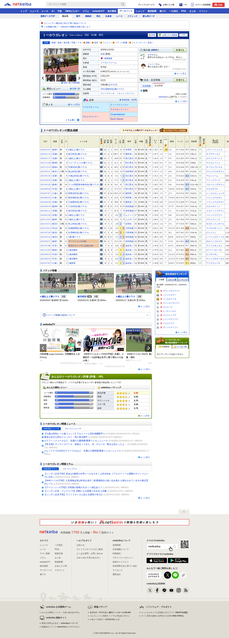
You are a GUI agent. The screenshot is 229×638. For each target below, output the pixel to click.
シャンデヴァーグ (170, 319)
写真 (74, 42)
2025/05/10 (45, 176)
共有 (153, 35)
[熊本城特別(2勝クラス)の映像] (101, 197)
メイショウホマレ (214, 197)
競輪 (220, 4)
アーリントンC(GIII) (77, 241)
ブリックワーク (213, 180)
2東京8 (54, 237)
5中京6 (54, 254)
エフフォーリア (169, 315)
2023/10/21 (45, 224)
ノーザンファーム (108, 63)
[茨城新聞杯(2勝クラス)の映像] (101, 228)
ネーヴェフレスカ (214, 167)
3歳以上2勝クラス (76, 189)
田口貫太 (129, 158)
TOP (46, 42)
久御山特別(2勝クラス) (78, 176)
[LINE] (164, 590)
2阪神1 (54, 184)
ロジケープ (167, 307)
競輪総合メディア (60, 626)
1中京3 (54, 245)
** (150, 154)
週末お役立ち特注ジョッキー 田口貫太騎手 (66, 437)
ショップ (140, 10)
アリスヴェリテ (213, 263)
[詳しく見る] (173, 130)
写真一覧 (67, 83)
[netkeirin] (114, 522)
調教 (88, 42)
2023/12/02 (45, 219)
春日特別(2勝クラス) (77, 154)
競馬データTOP (48, 16)
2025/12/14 (45, 167)
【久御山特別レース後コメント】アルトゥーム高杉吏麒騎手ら (74, 433)
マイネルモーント (214, 228)
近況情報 (159, 85)
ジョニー (152, 64)
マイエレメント (213, 163)
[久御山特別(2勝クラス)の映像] (101, 176)
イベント (203, 10)
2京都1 (54, 180)
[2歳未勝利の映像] (101, 250)
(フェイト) (210, 232)
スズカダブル (212, 189)
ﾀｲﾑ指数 (165, 138)
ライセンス (118, 570)
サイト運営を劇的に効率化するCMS (162, 615)
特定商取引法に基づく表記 (125, 565)
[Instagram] (178, 590)
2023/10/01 (45, 228)
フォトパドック (139, 42)
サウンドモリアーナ (171, 291)
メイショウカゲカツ (215, 202)
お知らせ (80, 544)
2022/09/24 (45, 254)
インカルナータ (169, 299)
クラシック (133, 16)
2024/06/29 (45, 197)
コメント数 (172, 279)
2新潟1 (54, 232)
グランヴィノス (213, 219)
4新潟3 (54, 224)
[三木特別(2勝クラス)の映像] (101, 206)
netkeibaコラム (50, 469)
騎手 (78, 16)
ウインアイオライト (215, 171)
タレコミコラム (70, 469)
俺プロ (163, 10)
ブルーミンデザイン (215, 184)
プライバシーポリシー (123, 557)
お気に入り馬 (61, 565)
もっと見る (75, 104)
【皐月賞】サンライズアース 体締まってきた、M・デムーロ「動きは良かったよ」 (85, 444)
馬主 (98, 16)
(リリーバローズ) (214, 250)
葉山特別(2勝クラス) (77, 171)
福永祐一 (129, 245)
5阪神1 (54, 219)
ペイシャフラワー (214, 215)
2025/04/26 (45, 180)
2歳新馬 (71, 263)
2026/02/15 (45, 154)
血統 (60, 42)
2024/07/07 (45, 193)
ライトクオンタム (214, 245)
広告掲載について (121, 549)
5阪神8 (54, 163)
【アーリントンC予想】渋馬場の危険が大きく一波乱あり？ (73, 487)
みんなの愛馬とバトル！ (60, 612)
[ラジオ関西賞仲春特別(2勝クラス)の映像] (101, 184)
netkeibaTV (98, 10)
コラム (86, 10)
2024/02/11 (45, 211)
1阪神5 (54, 149)
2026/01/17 (45, 158)
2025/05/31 (45, 171)
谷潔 (102, 54)
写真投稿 (76, 83)
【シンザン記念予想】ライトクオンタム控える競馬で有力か (73, 494)
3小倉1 (54, 197)
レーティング (183, 279)
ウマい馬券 (45, 553)
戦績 (54, 42)
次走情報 (147, 86)
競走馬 (65, 16)
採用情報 (117, 544)
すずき (151, 55)
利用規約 (117, 553)
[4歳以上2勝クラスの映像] (101, 149)
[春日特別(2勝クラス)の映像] (101, 154)
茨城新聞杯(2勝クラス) (78, 228)
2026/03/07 (45, 149)
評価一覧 (76, 88)
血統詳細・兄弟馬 (129, 100)
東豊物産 (108, 58)
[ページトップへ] (183, 511)
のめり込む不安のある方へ (88, 557)
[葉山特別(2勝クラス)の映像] (101, 171)
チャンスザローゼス (215, 259)
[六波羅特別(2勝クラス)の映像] (101, 202)
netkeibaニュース (51, 428)
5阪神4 (54, 167)
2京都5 (54, 176)
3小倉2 (54, 263)
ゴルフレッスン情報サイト (109, 615)
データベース (126, 10)
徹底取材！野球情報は (110, 612)
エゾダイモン (212, 254)
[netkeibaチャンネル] (171, 590)
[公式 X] (150, 590)
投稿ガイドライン (121, 561)
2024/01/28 (45, 215)
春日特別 (82, 296)
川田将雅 (129, 228)
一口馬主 (173, 10)
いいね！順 (181, 347)
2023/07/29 (45, 232)
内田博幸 (129, 171)
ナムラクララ (168, 323)
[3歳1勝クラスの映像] (101, 237)
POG (183, 10)
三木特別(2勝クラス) (77, 206)
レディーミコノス (214, 149)
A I (53, 10)
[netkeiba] (21, 4)
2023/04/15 (45, 241)
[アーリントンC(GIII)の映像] (101, 241)
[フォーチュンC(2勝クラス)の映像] (101, 163)
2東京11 (55, 171)
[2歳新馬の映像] (101, 263)
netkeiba (162, 97)
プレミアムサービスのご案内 (89, 549)
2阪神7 (54, 241)
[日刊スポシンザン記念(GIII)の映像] (101, 245)
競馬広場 (59, 553)
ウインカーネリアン (171, 303)
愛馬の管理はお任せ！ (60, 623)
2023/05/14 (45, 237)
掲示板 (67, 42)
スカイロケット (213, 206)
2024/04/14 (45, 206)
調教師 (88, 16)
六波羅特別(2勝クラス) (78, 202)
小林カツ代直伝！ (105, 619)
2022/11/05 (45, 250)
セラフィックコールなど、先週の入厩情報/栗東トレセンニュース (76, 440)
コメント (107, 42)
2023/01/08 (45, 245)
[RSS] (185, 590)
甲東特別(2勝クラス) (77, 167)
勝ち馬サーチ (149, 16)
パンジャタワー (169, 295)
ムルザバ (129, 219)
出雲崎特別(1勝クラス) (78, 232)
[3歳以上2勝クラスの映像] (101, 189)
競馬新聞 (152, 10)
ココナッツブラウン (215, 211)
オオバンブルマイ (214, 241)
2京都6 (54, 154)
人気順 (161, 279)
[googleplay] (178, 560)
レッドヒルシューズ (215, 193)
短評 (96, 42)
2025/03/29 (45, 184)
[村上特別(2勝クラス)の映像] (101, 224)
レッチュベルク (169, 311)
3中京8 (54, 189)
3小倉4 (54, 193)
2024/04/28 (45, 202)
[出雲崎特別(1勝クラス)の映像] (101, 232)
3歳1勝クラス (74, 237)
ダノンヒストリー (170, 327)
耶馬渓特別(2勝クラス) (78, 193)
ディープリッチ (107, 93)
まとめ (192, 10)
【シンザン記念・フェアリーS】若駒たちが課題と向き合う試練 (75, 491)
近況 (150, 42)
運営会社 (117, 574)
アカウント (60, 570)
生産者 (108, 16)
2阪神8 (54, 206)
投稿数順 (165, 347)
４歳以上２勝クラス (49, 296)
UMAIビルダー (72, 10)
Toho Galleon (76, 35)
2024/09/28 (45, 189)
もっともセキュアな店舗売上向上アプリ (164, 612)
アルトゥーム (212, 176)
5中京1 (54, 259)
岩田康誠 (129, 206)
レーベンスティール (215, 237)
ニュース (34, 10)
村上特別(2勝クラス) (77, 224)
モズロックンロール (215, 224)
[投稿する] (180, 80)
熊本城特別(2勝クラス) (78, 197)
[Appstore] (157, 560)
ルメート (129, 215)
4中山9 (54, 228)
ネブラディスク (213, 154)
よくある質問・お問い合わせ (89, 553)
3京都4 (54, 202)
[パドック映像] (58, 283)
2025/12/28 (45, 163)
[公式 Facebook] (157, 590)
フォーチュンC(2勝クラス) (80, 163)
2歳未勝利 (72, 250)
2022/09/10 (45, 259)
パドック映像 (121, 42)
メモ (79, 42)
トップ (23, 10)
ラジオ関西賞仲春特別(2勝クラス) (83, 184)
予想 (59, 10)
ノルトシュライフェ (126, 93)
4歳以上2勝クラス (76, 149)
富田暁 (128, 224)
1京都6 (54, 158)
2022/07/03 (45, 263)
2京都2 (54, 215)
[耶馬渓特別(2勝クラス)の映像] (101, 193)
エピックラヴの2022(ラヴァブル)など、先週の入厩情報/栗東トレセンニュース (82, 450)
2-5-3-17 (112, 85)
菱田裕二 (129, 154)
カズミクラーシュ (214, 158)
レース (45, 10)
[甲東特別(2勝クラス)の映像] (101, 167)
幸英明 (128, 149)
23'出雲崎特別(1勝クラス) (112, 89)
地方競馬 (111, 10)
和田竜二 (129, 197)
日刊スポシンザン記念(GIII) (80, 245)
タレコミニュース (73, 428)
